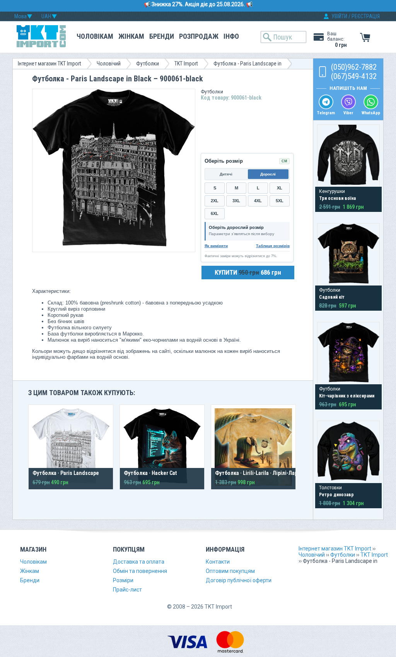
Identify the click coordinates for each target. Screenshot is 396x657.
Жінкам (131, 36)
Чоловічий (109, 63)
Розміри (123, 580)
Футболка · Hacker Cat (150, 473)
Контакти (218, 562)
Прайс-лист (127, 589)
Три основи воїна (337, 198)
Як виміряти (216, 246)
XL (279, 188)
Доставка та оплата (138, 562)
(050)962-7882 (354, 67)
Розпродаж (198, 36)
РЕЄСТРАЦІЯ (366, 16)
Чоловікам (95, 36)
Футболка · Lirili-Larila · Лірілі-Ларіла (260, 473)
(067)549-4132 (354, 76)
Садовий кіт (332, 297)
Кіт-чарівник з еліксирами (346, 396)
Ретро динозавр (336, 494)
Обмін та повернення (140, 571)
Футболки (147, 63)
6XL (214, 213)
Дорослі (268, 174)
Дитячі (226, 174)
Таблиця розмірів (273, 246)
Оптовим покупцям (230, 571)
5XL (279, 200)
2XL (214, 200)
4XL (258, 200)
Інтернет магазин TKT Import (49, 63)
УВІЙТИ (339, 16)
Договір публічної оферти (238, 580)
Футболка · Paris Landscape (65, 473)
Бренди (161, 36)
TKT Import (186, 63)
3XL (236, 200)
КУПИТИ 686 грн (248, 272)
